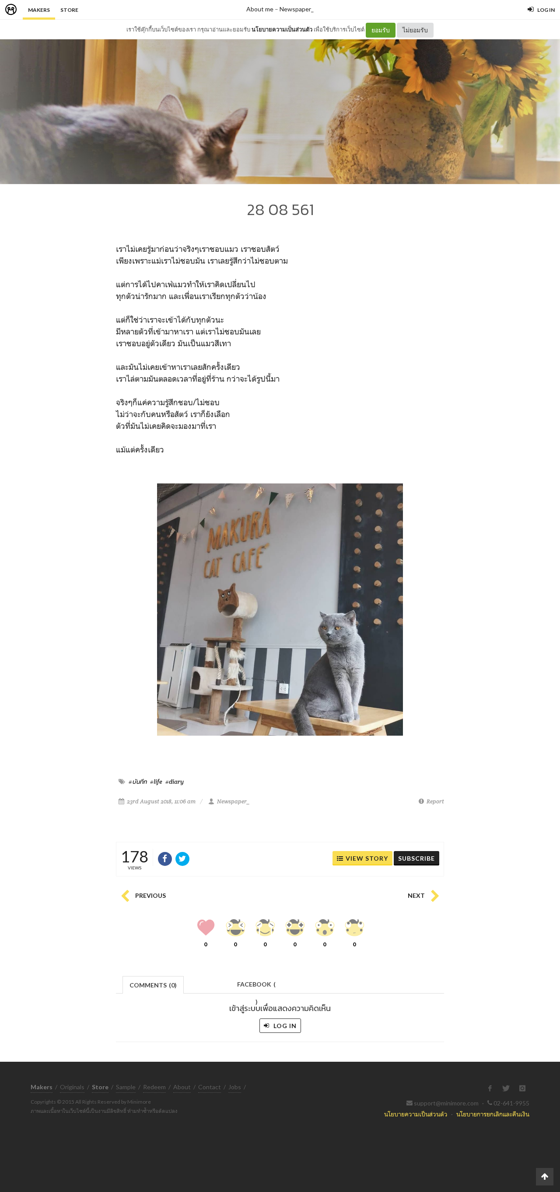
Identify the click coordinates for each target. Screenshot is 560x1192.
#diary (174, 781)
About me (259, 9)
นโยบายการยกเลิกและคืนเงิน (492, 1114)
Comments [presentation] (153, 985)
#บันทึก (138, 781)
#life (156, 781)
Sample (126, 1087)
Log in (284, 1025)
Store (69, 10)
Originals (72, 1087)
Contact (209, 1087)
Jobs (234, 1087)
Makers (39, 10)
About (182, 1087)
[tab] (153, 984)
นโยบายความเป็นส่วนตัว (282, 29)
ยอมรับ (380, 30)
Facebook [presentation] (256, 986)
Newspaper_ (297, 9)
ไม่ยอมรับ (415, 30)
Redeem (154, 1087)
